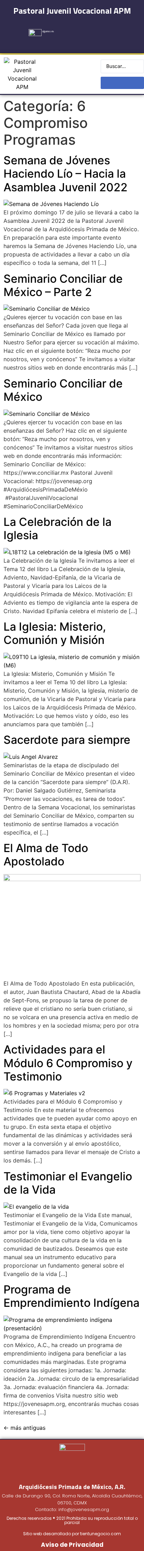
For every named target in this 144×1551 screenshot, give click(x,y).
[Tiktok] (118, 29)
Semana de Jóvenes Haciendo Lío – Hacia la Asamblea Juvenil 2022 (65, 173)
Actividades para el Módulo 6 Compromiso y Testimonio (67, 1063)
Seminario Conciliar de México (63, 390)
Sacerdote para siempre (66, 740)
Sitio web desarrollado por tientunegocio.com (72, 1534)
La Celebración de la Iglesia (57, 528)
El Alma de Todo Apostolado (45, 854)
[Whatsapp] (94, 43)
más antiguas (24, 1427)
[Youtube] (102, 29)
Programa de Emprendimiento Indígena (71, 1296)
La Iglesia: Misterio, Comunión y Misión (54, 633)
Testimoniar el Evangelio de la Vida (67, 1182)
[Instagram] (85, 29)
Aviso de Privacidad (72, 1544)
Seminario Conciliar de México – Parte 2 (63, 285)
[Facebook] (69, 29)
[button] (72, 74)
